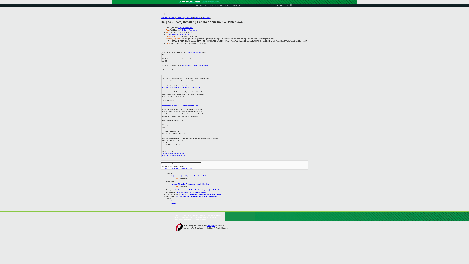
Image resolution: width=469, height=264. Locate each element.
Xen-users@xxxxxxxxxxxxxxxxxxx (173, 153)
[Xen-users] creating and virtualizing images (190, 192)
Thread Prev (180, 18)
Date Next (172, 18)
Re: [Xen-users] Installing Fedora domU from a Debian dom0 (191, 176)
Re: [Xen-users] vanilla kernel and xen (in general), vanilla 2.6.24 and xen (200, 190)
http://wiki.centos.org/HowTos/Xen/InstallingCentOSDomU (181, 87)
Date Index (197, 18)
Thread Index (206, 18)
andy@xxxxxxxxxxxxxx (185, 28)
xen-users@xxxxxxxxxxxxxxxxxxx (179, 34)
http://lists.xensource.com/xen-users (174, 156)
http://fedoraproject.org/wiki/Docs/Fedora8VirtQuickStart (180, 105)
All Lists (167, 14)
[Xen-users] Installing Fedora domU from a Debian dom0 (190, 184)
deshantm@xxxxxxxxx (189, 30)
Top (162, 14)
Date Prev (164, 18)
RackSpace (211, 226)
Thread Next (189, 18)
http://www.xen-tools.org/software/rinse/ (195, 65)
